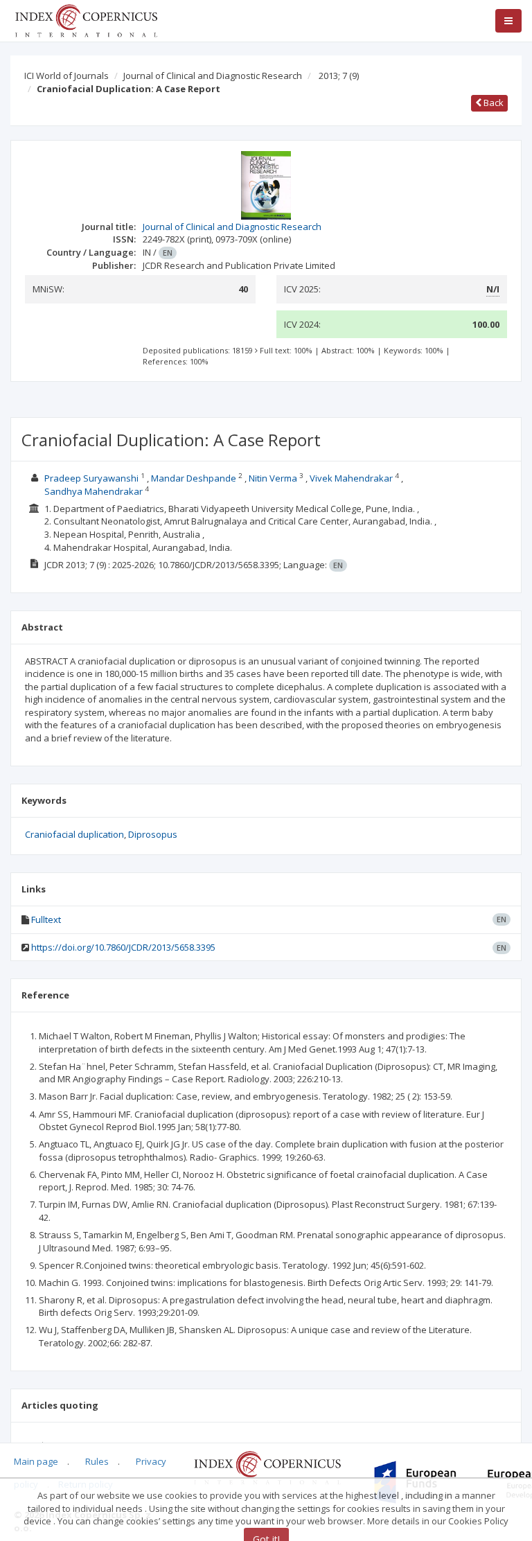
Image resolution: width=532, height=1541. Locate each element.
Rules (97, 1461)
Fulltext (46, 919)
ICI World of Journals (66, 75)
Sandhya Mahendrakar (93, 491)
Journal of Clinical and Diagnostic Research (212, 75)
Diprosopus (152, 834)
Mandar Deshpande (193, 478)
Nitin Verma (273, 478)
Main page (36, 1461)
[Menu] (508, 21)
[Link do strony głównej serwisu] (86, 19)
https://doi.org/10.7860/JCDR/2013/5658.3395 (123, 947)
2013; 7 (339, 75)
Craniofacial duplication (74, 834)
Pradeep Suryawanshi (91, 478)
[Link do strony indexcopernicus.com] (267, 1467)
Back (492, 102)
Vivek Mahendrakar (351, 478)
